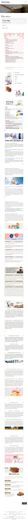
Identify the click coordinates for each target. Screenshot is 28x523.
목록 (24, 503)
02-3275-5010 (11, 516)
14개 (6, 28)
